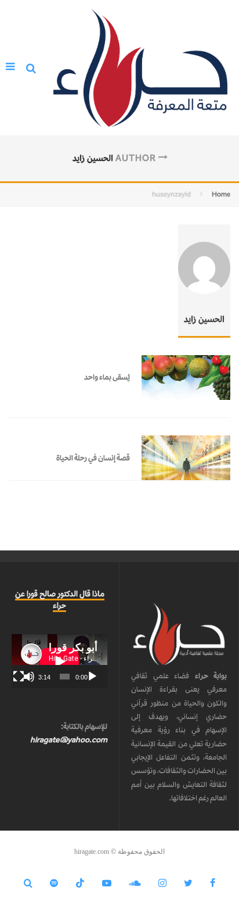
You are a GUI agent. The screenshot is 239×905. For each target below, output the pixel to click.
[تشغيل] (92, 676)
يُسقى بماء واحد (107, 377)
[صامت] (29, 676)
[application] (59, 661)
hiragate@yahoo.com (68, 740)
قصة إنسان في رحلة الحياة (93, 458)
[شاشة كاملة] (18, 676)
